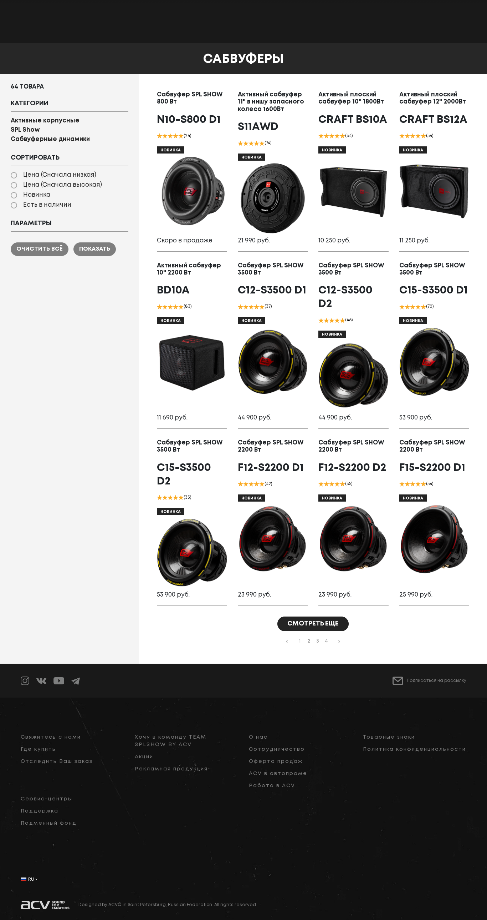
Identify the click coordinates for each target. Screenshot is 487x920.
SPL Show (25, 130)
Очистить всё (39, 249)
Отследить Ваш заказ (57, 761)
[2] (165, 136)
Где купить (38, 749)
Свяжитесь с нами (51, 737)
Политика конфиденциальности (414, 749)
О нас (258, 737)
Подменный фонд (49, 823)
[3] (170, 136)
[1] (159, 136)
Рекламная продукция (171, 768)
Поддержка (39, 811)
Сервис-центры (46, 798)
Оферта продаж (276, 761)
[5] (181, 136)
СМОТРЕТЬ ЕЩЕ (313, 624)
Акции (144, 756)
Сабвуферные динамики (50, 139)
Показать (94, 249)
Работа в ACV (272, 785)
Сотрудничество (277, 749)
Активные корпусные (45, 121)
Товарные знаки (389, 737)
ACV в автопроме (278, 773)
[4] (175, 136)
